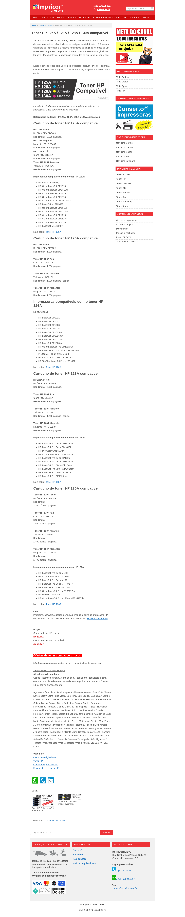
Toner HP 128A (53, 482)
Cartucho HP (122, 156)
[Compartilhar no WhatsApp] (35, 783)
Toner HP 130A (53, 604)
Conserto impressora (126, 220)
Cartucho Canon (124, 147)
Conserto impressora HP (45, 764)
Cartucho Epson (124, 152)
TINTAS (60, 17)
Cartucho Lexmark (125, 161)
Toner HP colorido (45, 25)
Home (33, 25)
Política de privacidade (84, 863)
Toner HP (38, 761)
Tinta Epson (122, 86)
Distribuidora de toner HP (46, 768)
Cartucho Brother (124, 143)
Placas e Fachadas (125, 233)
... (125, 879)
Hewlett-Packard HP (97, 618)
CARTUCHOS (47, 17)
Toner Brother (123, 174)
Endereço (78, 854)
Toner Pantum (123, 192)
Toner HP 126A (53, 367)
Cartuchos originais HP (45, 757)
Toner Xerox (122, 206)
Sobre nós (78, 850)
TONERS (71, 17)
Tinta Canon (122, 81)
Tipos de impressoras (127, 241)
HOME (35, 17)
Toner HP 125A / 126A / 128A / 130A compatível (70, 33)
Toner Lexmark (123, 183)
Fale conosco (79, 859)
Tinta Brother (122, 77)
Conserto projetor (125, 224)
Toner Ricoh (122, 197)
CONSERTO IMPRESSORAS (106, 17)
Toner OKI (121, 188)
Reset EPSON (123, 237)
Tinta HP (120, 90)
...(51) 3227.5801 (125, 870)
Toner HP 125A (53, 232)
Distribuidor (122, 228)
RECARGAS (84, 17)
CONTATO (146, 17)
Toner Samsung (124, 201)
